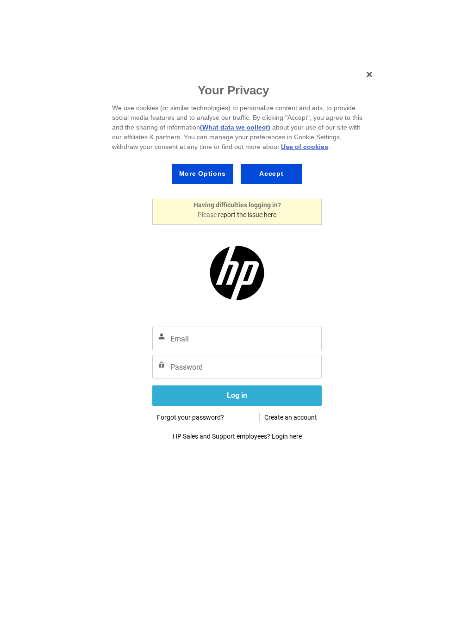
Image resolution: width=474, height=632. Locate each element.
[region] (240, 131)
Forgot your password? (190, 417)
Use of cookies (304, 146)
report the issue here (247, 214)
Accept (271, 173)
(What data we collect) (235, 127)
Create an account (290, 417)
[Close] (369, 74)
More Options (202, 173)
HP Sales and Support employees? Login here (237, 436)
